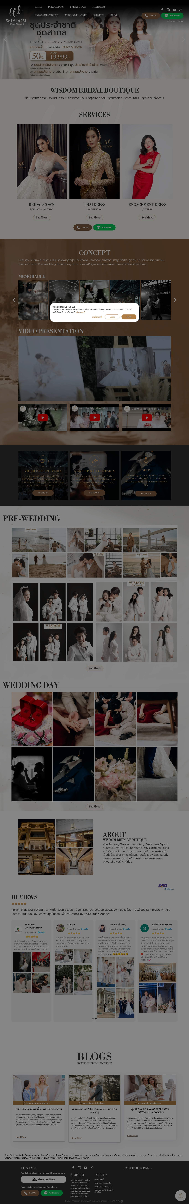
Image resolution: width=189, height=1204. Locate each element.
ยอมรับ (129, 317)
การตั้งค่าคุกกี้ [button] (97, 317)
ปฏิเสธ (112, 317)
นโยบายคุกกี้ (80, 312)
